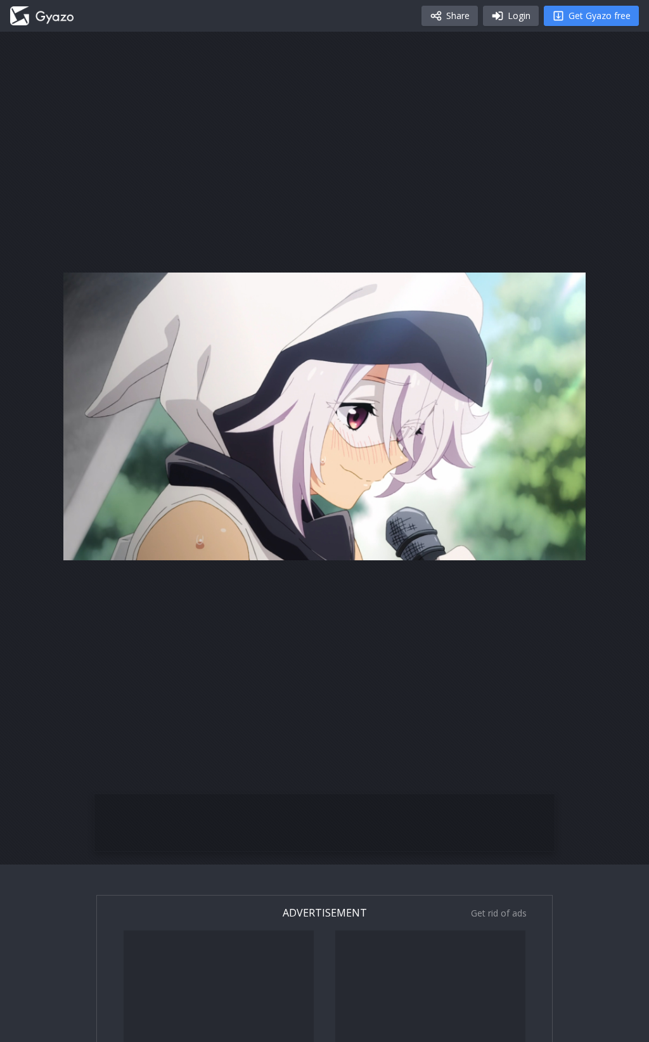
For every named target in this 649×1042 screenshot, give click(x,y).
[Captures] (42, 16)
